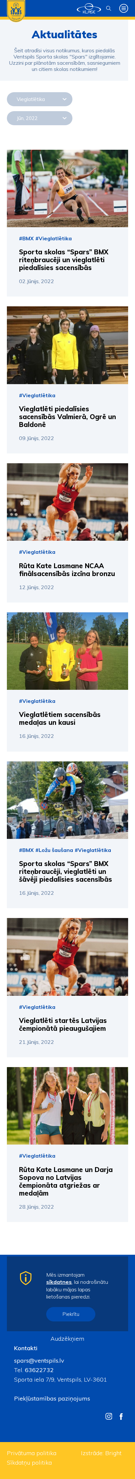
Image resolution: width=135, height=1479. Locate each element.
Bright (113, 1453)
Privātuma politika (31, 1453)
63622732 (38, 1370)
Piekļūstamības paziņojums (52, 1398)
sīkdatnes (59, 1282)
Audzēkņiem (67, 1338)
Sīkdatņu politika (29, 1462)
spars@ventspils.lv (39, 1360)
